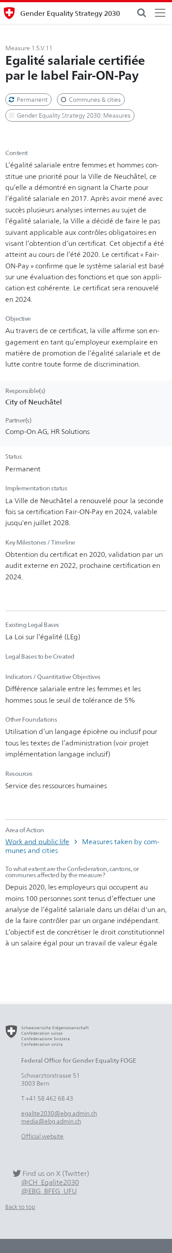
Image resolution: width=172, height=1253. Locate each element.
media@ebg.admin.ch (51, 1121)
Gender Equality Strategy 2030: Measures (73, 115)
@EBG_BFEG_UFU (49, 1191)
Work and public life (37, 841)
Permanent (31, 99)
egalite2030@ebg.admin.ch (59, 1113)
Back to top (20, 1207)
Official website (42, 1136)
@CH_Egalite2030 (50, 1182)
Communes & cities (94, 99)
